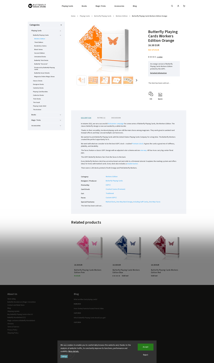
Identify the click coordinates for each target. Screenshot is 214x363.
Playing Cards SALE (39, 106)
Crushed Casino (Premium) (115, 189)
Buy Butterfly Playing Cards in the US (20, 314)
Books (33, 115)
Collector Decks (38, 95)
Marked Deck (110, 202)
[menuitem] (69, 6)
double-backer (132, 164)
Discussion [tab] (116, 118)
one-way (143, 150)
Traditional (110, 193)
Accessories (35, 125)
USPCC (108, 185)
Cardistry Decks (38, 88)
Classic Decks (37, 81)
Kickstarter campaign (116, 123)
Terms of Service (13, 327)
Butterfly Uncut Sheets (42, 73)
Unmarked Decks (40, 57)
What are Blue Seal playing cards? (85, 299)
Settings (64, 356)
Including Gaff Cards (140, 202)
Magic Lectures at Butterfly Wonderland (21, 320)
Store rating (11, 299)
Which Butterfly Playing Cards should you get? (90, 317)
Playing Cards (36, 30)
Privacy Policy (12, 330)
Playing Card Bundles (40, 92)
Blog (9, 308)
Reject (145, 355)
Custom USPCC (111, 197)
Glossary (10, 323)
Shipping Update (13, 311)
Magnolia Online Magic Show (44, 76)
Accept (145, 347)
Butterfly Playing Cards (41, 35)
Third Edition (38, 42)
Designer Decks (38, 84)
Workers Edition (39, 39)
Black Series (38, 49)
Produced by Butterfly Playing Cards (44, 68)
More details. (73, 351)
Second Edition (39, 53)
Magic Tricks (36, 120)
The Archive (37, 109)
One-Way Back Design (124, 202)
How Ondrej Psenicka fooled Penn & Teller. (89, 308)
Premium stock (137, 143)
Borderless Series (40, 46)
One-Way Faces (154, 202)
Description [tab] (86, 118)
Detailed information (158, 73)
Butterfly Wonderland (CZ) (16, 317)
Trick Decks (37, 99)
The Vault (36, 102)
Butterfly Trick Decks (41, 60)
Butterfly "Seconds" (41, 64)
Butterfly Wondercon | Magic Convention (21, 302)
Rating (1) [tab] (101, 118)
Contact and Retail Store (15, 305)
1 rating (160, 57)
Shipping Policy (12, 333)
